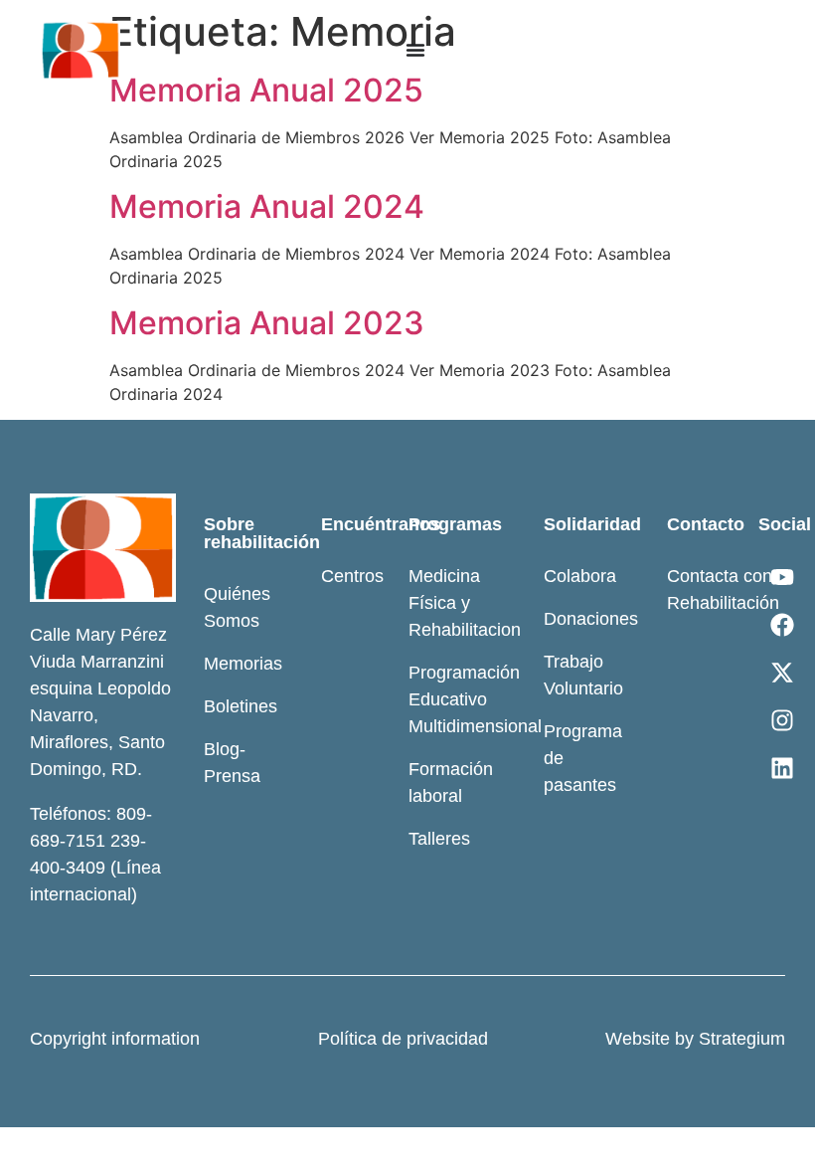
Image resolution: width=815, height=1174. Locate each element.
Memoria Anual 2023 (266, 322)
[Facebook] (782, 625)
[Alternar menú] (415, 50)
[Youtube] (782, 577)
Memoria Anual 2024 (266, 206)
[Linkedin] (782, 768)
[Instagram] (782, 720)
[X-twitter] (782, 672)
